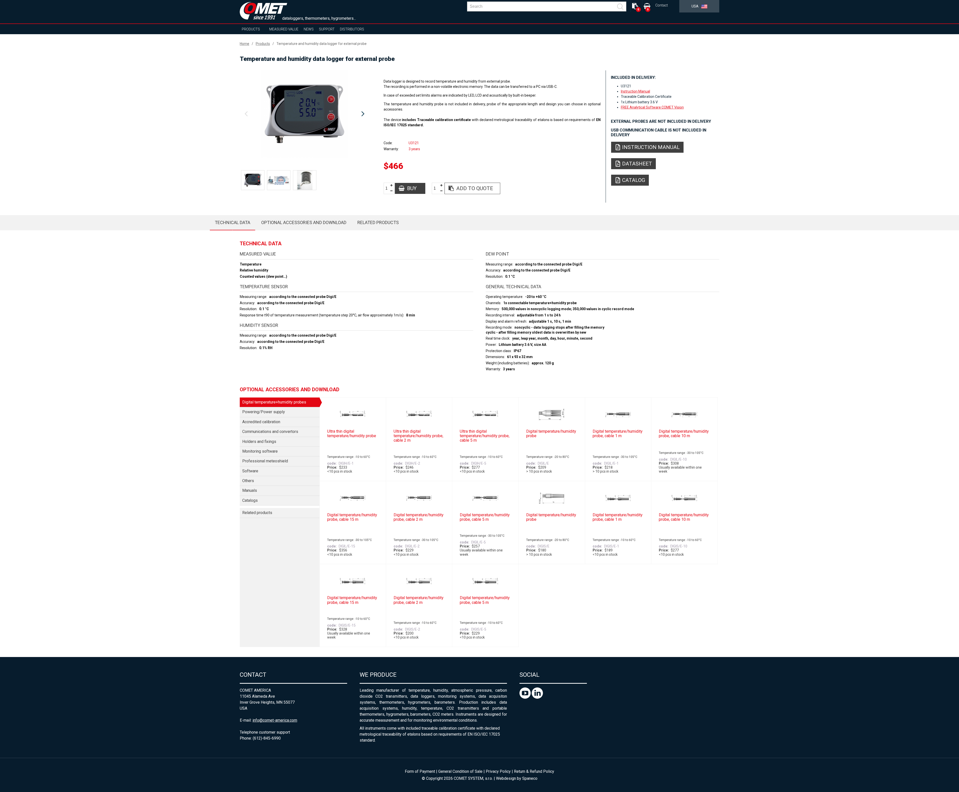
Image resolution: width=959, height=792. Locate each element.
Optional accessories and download (303, 222)
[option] (304, 114)
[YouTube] (525, 697)
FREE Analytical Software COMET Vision (652, 107)
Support (327, 29)
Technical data (232, 222)
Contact (661, 5)
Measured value (283, 29)
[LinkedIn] (537, 697)
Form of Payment (420, 771)
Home (244, 44)
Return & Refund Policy (534, 771)
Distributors (352, 29)
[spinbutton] (388, 188)
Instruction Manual (635, 91)
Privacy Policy (498, 771)
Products (251, 29)
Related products (378, 222)
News (309, 29)
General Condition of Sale (460, 771)
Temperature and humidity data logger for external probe (321, 44)
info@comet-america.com (274, 720)
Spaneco (529, 778)
